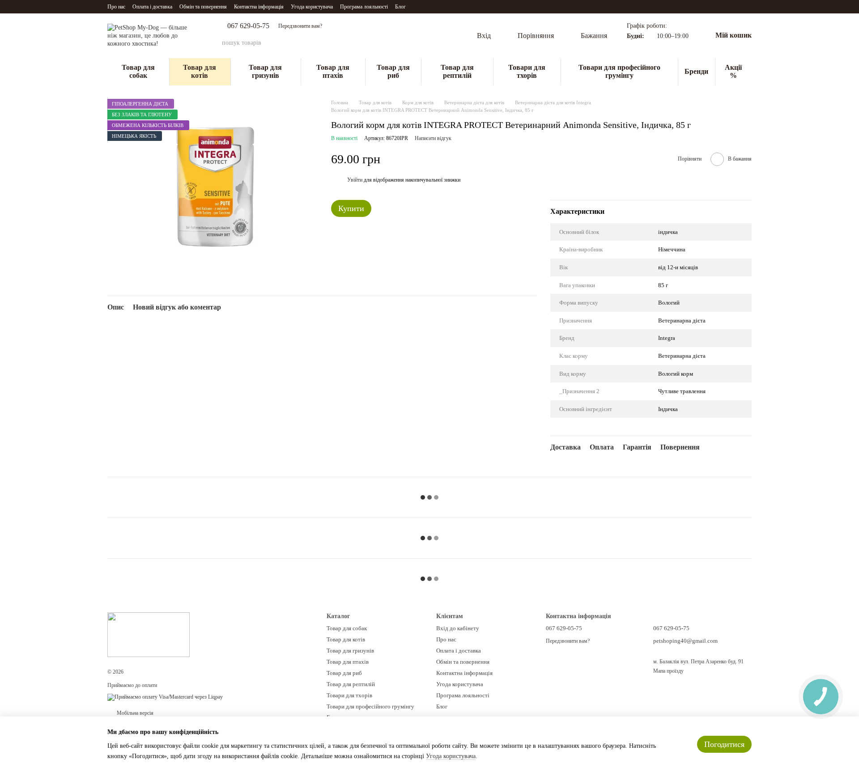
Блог (400, 7)
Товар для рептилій (457, 71)
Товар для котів (199, 71)
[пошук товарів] (434, 43)
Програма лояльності (364, 7)
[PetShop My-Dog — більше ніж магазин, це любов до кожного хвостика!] (148, 634)
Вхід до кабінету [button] (457, 628)
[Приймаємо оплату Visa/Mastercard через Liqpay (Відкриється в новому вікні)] (165, 697)
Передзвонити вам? (300, 26)
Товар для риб (393, 71)
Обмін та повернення (203, 7)
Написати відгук (433, 138)
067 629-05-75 (248, 26)
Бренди (696, 71)
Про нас (116, 7)
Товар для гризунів (265, 71)
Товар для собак (138, 71)
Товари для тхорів (526, 71)
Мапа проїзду (668, 671)
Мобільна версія (134, 713)
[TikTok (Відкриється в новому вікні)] (418, 6)
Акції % (733, 71)
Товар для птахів (332, 71)
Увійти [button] (354, 180)
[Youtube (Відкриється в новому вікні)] (429, 6)
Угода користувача (312, 7)
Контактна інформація (259, 7)
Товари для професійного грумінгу (619, 71)
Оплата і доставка (152, 7)
